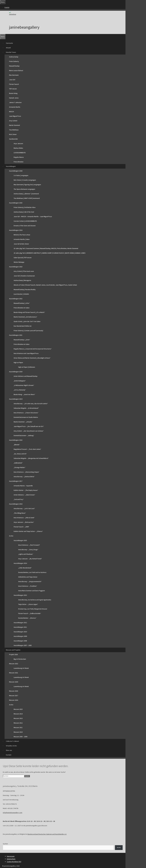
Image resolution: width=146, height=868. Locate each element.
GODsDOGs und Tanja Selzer (27, 577)
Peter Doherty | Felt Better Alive (24, 207)
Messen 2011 (18, 727)
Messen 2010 (18, 732)
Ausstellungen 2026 (15, 171)
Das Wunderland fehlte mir (23, 326)
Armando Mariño (14, 107)
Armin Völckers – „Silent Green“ (24, 495)
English (7, 7)
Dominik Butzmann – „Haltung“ (24, 435)
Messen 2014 (18, 714)
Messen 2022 (13, 664)
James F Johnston (15, 102)
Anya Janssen (18, 143)
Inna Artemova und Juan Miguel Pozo (26, 353)
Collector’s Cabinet (12, 741)
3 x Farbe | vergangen (21, 175)
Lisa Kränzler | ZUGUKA (21, 294)
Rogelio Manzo (19, 157)
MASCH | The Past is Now (22, 235)
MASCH (11, 112)
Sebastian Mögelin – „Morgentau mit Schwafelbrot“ (31, 458)
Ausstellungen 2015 (20, 540)
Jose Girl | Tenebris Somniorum (24, 276)
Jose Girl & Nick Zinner (21, 244)
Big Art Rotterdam (20, 659)
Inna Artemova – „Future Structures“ (26, 413)
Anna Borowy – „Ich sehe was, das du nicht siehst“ (31, 404)
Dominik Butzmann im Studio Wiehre (26, 417)
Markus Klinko (18, 148)
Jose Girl (12, 80)
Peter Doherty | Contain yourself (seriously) (28, 331)
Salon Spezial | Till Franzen (22, 258)
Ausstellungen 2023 (15, 267)
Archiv (11, 536)
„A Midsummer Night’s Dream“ (24, 385)
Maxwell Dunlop (14, 66)
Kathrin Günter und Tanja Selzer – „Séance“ (28, 531)
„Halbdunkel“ (18, 463)
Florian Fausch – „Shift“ (21, 527)
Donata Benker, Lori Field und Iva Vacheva (32, 572)
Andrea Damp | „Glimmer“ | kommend (26, 194)
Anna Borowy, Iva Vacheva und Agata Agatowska (34, 600)
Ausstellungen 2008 (20, 641)
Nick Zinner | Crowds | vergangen (25, 180)
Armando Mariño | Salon (22, 239)
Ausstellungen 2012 (20, 623)
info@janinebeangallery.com (12, 813)
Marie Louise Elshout (16, 70)
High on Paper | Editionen (26, 367)
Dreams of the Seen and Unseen (25, 226)
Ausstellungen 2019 (15, 399)
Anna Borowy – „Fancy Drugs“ (28, 550)
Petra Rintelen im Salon (21, 308)
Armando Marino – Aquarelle (23, 486)
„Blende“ (17, 445)
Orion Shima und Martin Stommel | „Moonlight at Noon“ (32, 358)
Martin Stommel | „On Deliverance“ (25, 317)
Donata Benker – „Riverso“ (27, 618)
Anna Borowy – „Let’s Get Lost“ (24, 508)
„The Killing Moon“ (20, 513)
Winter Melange (19, 262)
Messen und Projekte (13, 650)
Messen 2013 (18, 718)
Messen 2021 (13, 673)
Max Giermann (14, 75)
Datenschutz (11, 859)
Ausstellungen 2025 (15, 203)
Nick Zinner (13, 134)
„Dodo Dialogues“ (20, 381)
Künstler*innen (11, 52)
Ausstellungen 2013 (20, 595)
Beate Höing (13, 93)
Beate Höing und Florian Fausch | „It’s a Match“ (29, 312)
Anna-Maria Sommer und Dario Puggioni (31, 591)
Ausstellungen (11, 166)
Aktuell (8, 48)
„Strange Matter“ (19, 467)
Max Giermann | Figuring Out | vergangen (27, 185)
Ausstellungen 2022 (15, 299)
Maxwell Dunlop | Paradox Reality (25, 289)
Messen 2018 (13, 691)
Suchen (5, 844)
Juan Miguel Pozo (15, 116)
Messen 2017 (13, 696)
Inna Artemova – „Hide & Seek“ (24, 518)
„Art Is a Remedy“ (20, 390)
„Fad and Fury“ (19, 499)
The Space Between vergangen (24, 189)
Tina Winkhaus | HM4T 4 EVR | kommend (27, 198)
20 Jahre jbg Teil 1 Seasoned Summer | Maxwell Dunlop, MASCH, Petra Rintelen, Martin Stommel (46, 248)
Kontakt (8, 755)
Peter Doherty (14, 61)
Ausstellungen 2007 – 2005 (23, 645)
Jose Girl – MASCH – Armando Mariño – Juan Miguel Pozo (33, 216)
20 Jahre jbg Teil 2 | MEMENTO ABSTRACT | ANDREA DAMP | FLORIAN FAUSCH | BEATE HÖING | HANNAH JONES (49, 253)
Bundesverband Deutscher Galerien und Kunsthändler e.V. (47, 834)
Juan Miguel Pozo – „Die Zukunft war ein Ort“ (29, 426)
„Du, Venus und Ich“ (20, 454)
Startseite (9, 43)
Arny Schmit (13, 121)
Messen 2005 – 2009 (20, 737)
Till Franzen (13, 89)
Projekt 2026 (13, 654)
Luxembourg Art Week (21, 668)
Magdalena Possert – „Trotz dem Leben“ (27, 449)
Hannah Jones (14, 98)
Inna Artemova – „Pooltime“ (27, 586)
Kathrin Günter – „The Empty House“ (26, 490)
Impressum (10, 856)
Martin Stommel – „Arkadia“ (23, 422)
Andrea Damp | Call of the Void (24, 212)
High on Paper (18, 362)
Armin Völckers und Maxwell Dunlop (25, 376)
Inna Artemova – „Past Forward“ (29, 545)
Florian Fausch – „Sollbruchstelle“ (29, 613)
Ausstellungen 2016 (15, 504)
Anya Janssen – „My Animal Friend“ (30, 559)
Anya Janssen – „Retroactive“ (24, 522)
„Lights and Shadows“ (25, 554)
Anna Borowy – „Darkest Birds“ (24, 477)
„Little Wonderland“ (25, 568)
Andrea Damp (13, 57)
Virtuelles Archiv (11, 746)
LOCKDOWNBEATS (20, 153)
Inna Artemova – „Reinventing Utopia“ (26, 472)
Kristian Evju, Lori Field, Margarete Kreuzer (32, 609)
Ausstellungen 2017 (15, 481)
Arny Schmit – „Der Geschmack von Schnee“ (29, 431)
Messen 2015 (18, 709)
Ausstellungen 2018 (15, 440)
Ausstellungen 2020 (15, 372)
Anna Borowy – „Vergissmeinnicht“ (30, 581)
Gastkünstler (13, 139)
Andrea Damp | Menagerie (22, 280)
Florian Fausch (14, 84)
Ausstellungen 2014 (20, 563)
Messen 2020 (13, 682)
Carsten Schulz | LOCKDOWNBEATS (25, 221)
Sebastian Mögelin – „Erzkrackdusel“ (26, 408)
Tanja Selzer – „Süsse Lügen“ (28, 604)
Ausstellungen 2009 (20, 636)
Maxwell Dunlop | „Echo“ (22, 303)
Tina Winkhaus (14, 130)
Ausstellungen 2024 (15, 230)
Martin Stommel (14, 125)
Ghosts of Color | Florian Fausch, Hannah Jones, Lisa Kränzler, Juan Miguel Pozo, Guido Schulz (45, 285)
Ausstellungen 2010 (20, 632)
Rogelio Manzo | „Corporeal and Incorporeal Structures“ (33, 349)
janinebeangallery (24, 27)
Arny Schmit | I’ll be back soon (24, 271)
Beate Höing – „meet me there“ (24, 394)
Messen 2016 (13, 700)
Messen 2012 (18, 723)
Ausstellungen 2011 (20, 627)
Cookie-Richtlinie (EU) (14, 862)
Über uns (9, 750)
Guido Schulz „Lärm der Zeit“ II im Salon (27, 321)
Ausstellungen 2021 (15, 335)
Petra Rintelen (18, 162)
